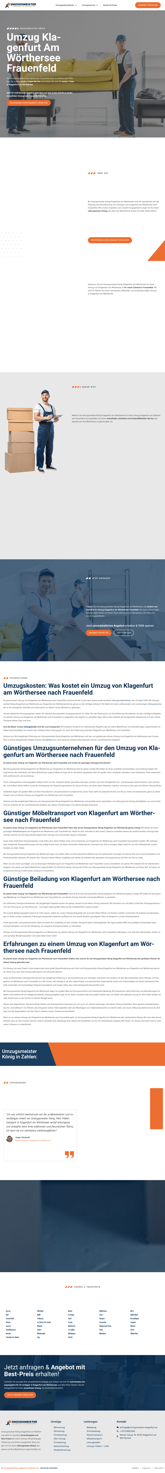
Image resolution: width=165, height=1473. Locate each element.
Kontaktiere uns (49, 740)
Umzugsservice (88, 5)
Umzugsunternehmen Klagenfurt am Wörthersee (21, 1468)
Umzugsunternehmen (65, 5)
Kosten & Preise (110, 5)
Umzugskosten (30, 726)
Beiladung (11, 897)
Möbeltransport (19, 831)
